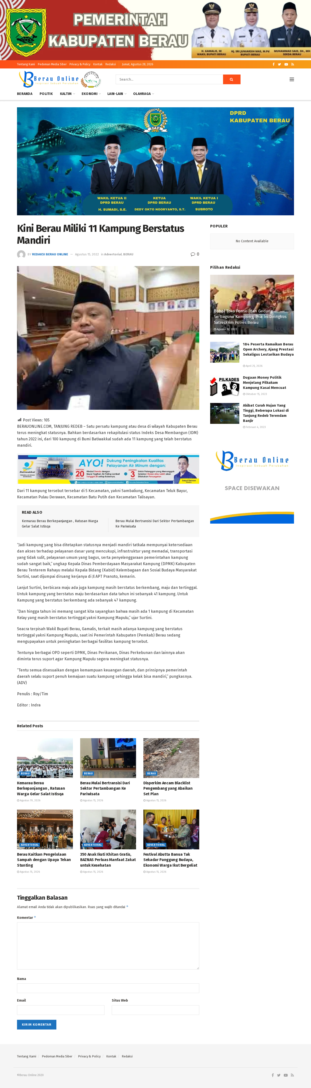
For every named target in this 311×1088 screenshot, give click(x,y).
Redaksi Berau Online (50, 254)
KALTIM (66, 94)
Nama (21, 979)
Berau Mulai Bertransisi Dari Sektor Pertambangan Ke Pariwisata (105, 788)
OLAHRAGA (142, 94)
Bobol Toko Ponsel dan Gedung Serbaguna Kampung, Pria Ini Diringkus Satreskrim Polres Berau (250, 317)
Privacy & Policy (79, 64)
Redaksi (110, 64)
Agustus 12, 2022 (226, 329)
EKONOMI (89, 94)
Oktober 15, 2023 (256, 394)
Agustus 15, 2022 (87, 254)
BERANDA (24, 94)
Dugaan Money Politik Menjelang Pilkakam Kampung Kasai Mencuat (264, 382)
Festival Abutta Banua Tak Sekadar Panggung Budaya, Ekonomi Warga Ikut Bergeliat (170, 860)
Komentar (26, 917)
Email (21, 1000)
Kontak (98, 64)
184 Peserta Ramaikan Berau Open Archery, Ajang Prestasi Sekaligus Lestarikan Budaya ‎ (268, 349)
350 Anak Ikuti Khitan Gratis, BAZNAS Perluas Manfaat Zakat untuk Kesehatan (108, 860)
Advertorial (113, 254)
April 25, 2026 (253, 366)
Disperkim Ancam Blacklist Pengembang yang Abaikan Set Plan (168, 788)
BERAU (128, 254)
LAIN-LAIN (115, 94)
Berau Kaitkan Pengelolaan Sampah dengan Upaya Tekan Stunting (44, 860)
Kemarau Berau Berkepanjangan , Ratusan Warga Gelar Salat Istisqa (41, 788)
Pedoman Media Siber (52, 64)
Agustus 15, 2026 (92, 800)
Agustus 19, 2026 (29, 800)
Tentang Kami (26, 64)
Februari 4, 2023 (255, 427)
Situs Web (120, 1000)
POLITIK (46, 94)
